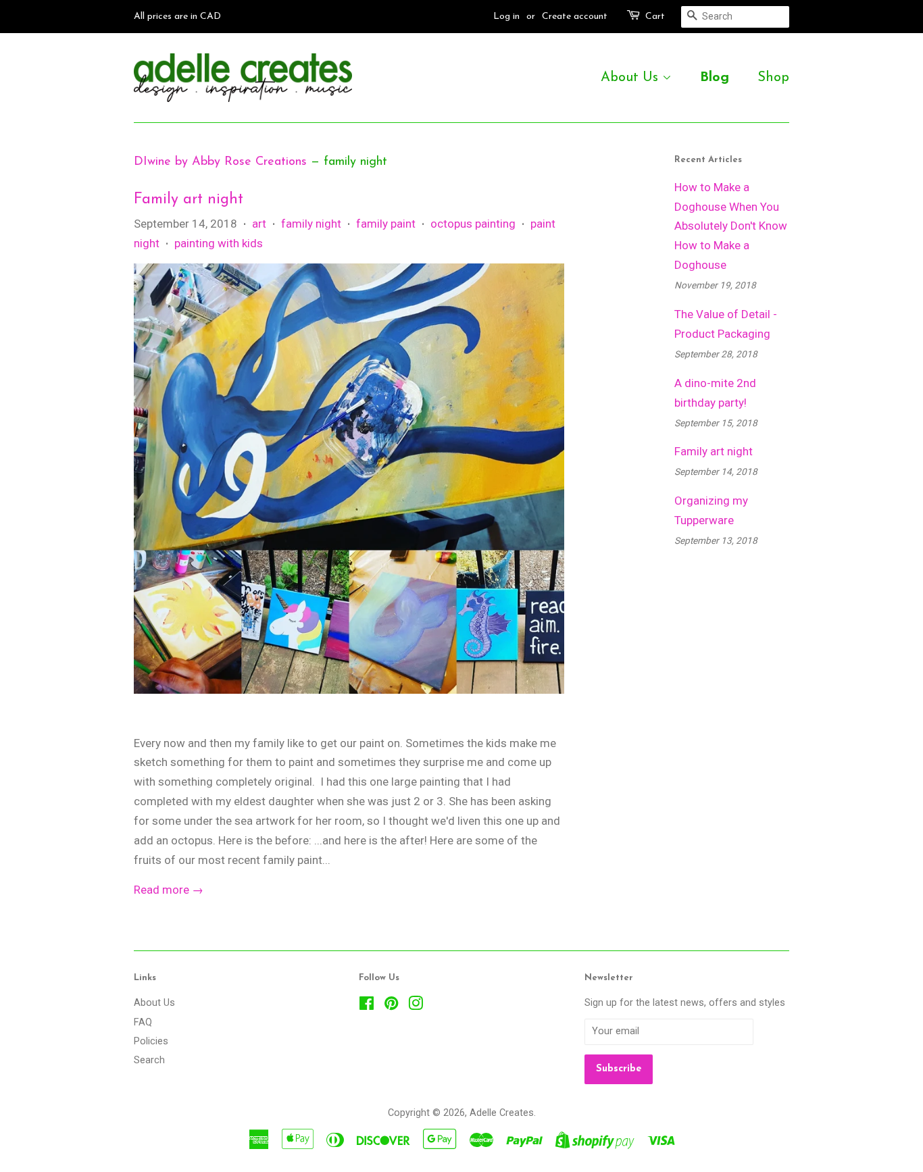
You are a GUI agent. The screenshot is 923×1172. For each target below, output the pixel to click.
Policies (151, 1041)
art (259, 223)
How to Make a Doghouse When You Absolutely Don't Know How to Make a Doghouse (730, 226)
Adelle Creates (502, 1113)
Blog (714, 77)
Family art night (188, 199)
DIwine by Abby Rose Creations (220, 162)
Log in (506, 16)
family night (311, 223)
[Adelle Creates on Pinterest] (391, 1006)
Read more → (168, 889)
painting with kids (218, 243)
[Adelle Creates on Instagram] (415, 1006)
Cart (655, 16)
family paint (386, 223)
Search (149, 1060)
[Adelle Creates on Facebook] (366, 1006)
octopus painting (473, 223)
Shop (773, 77)
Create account (574, 16)
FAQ (143, 1022)
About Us (631, 77)
